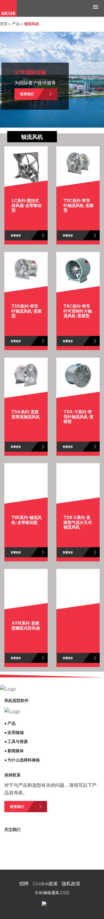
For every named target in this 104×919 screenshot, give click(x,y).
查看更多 (16, 235)
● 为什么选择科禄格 (22, 760)
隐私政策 (71, 883)
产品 (16, 23)
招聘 (24, 883)
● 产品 (10, 723)
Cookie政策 (46, 883)
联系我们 (27, 93)
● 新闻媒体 (14, 750)
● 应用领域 (14, 732)
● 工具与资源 (16, 741)
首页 (4, 23)
